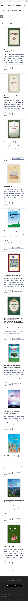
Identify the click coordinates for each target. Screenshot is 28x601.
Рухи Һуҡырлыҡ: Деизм (12, 275)
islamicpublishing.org (14, 594)
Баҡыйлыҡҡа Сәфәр (11, 142)
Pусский (14, 1)
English (5, 1)
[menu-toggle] (2, 5)
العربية (19, 1)
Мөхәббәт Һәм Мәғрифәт (12, 456)
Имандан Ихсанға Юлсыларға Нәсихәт (14, 96)
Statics (18, 580)
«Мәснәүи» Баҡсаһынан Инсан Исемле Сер (14, 501)
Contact (13, 580)
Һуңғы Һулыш (8, 186)
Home (3, 10)
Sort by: (5, 16)
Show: (5, 19)
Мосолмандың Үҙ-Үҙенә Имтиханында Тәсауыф (12, 366)
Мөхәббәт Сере (9, 546)
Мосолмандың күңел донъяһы (11, 50)
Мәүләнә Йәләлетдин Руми (13, 231)
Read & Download (18, 68)
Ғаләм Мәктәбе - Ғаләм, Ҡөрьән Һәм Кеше (12, 412)
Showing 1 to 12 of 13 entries (9, 24)
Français (10, 1)
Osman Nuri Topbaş (16, 10)
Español (23, 1)
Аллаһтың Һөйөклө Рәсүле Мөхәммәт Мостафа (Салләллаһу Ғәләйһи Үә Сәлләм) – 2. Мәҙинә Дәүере (13, 320)
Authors (8, 10)
